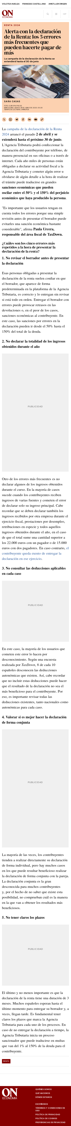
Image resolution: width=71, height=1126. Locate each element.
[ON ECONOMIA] (7, 14)
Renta (6, 1061)
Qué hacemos (43, 1093)
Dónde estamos (44, 1097)
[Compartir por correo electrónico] (36, 119)
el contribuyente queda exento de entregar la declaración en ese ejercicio (35, 553)
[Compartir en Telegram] (17, 119)
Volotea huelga (11, 4)
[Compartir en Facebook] (23, 119)
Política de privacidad (48, 1114)
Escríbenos (42, 1104)
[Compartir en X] (4, 119)
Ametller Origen (58, 4)
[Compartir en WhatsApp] (10, 119)
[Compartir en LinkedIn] (29, 119)
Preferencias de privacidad (50, 1122)
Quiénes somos (44, 1089)
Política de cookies (46, 1118)
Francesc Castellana (34, 4)
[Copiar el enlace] (42, 119)
